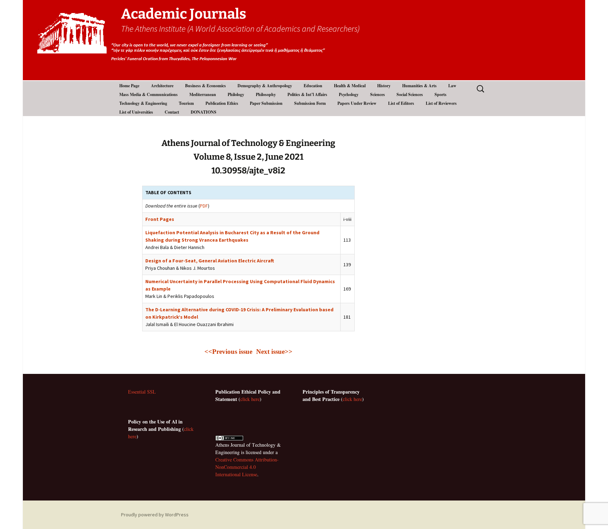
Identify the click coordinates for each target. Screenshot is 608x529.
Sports (440, 94)
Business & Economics (205, 86)
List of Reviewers (441, 103)
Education (313, 86)
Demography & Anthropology (265, 86)
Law (452, 86)
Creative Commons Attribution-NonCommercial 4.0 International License (247, 467)
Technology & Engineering (143, 103)
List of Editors (401, 103)
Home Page (129, 86)
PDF (204, 206)
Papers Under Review (356, 103)
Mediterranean (202, 94)
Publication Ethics (221, 103)
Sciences (377, 94)
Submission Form (310, 103)
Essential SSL (142, 391)
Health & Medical (350, 86)
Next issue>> (274, 351)
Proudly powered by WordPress (155, 514)
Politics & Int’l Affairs (307, 94)
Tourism (186, 103)
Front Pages (159, 219)
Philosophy (266, 94)
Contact (172, 112)
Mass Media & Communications (148, 94)
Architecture (162, 86)
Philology (236, 94)
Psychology (349, 94)
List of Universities (136, 112)
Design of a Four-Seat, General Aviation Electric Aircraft (209, 260)
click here (250, 399)
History (384, 86)
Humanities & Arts (419, 86)
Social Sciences (410, 94)
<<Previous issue (229, 351)
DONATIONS (203, 112)
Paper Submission (266, 103)
